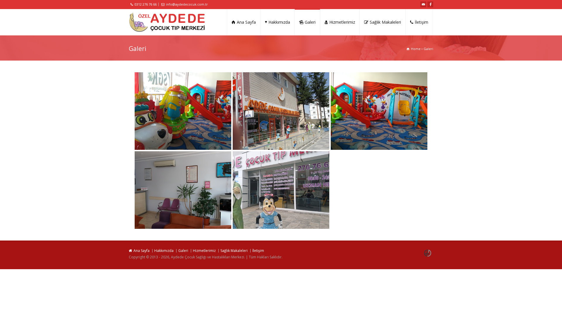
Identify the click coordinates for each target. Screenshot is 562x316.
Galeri (310, 22)
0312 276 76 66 (146, 4)
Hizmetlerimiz (342, 22)
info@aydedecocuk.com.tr (187, 4)
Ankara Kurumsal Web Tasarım (428, 253)
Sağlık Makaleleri (385, 22)
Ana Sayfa (246, 22)
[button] (183, 111)
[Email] (423, 4)
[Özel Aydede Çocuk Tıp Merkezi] (167, 22)
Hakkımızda (279, 22)
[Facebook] (430, 4)
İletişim (421, 22)
